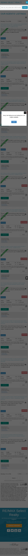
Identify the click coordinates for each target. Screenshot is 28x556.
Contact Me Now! (14, 525)
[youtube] (15, 530)
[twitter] (12, 530)
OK (14, 121)
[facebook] (8, 530)
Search (25, 7)
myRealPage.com (14, 545)
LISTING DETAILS (5, 50)
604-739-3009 (4, 167)
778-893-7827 (4, 56)
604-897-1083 (4, 240)
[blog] (19, 530)
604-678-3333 (4, 94)
